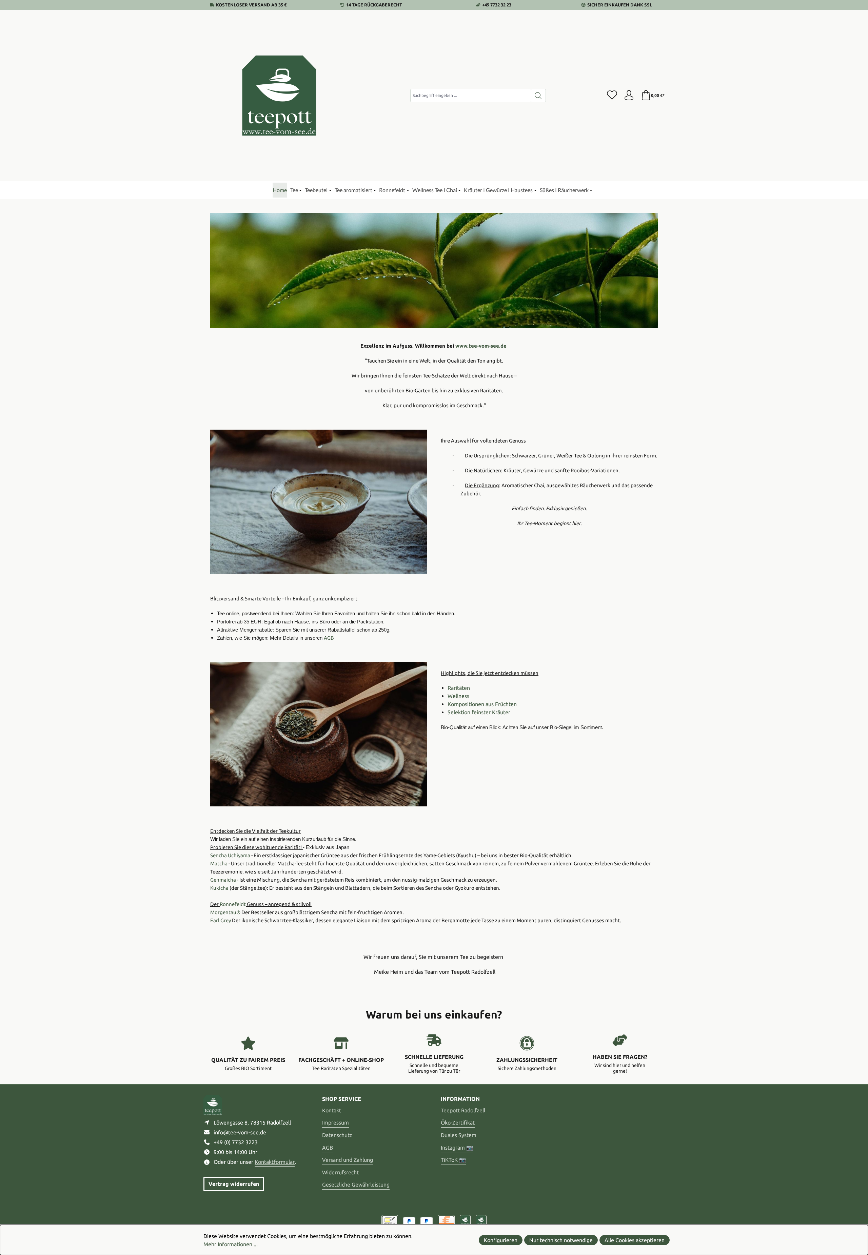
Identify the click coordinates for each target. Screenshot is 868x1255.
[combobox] (470, 95)
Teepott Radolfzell (463, 1110)
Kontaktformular (275, 1162)
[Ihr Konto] (629, 95)
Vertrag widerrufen (234, 1184)
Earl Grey (220, 920)
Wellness (458, 696)
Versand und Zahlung (347, 1160)
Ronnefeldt (233, 904)
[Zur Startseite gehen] (279, 95)
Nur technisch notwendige (561, 1240)
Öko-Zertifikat (458, 1122)
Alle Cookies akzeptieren (635, 1240)
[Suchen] (538, 95)
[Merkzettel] (612, 95)
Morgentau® (225, 912)
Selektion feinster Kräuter (479, 712)
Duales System (458, 1135)
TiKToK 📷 (453, 1160)
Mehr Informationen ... (230, 1244)
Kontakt (331, 1110)
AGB (327, 1148)
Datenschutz (337, 1135)
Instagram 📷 (457, 1148)
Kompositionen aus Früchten (482, 704)
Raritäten (459, 688)
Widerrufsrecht (340, 1172)
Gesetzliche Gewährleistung (356, 1184)
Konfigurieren (500, 1240)
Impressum (335, 1122)
